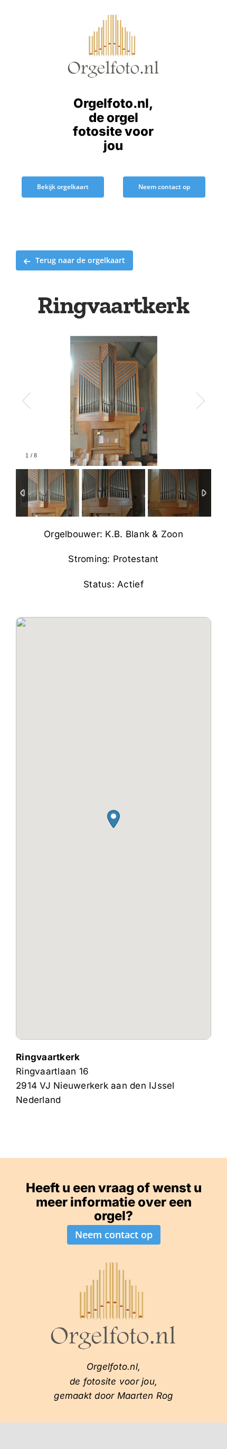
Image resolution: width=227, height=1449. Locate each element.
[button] (113, 819)
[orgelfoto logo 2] (113, 17)
